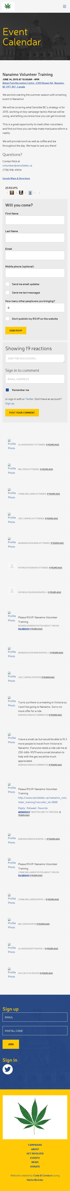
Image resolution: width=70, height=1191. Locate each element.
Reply (21, 808)
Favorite (43, 808)
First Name (11, 213)
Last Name (11, 231)
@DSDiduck (24, 812)
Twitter (29, 399)
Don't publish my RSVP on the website (35, 318)
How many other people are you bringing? (30, 301)
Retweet (31, 808)
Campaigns (35, 1144)
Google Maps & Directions (16, 178)
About (35, 1149)
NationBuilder (35, 1179)
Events (35, 1157)
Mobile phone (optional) (19, 266)
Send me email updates (25, 284)
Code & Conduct (42, 1175)
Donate (35, 1166)
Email (8, 248)
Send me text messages (26, 292)
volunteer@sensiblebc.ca (17, 165)
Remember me (20, 390)
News (35, 1162)
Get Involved (35, 1153)
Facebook (23, 628)
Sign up (9, 403)
